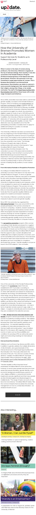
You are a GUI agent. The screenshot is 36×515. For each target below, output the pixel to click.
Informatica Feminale (7, 204)
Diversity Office (8, 361)
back (4, 14)
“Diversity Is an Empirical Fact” (16, 499)
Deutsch (32, 1)
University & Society (14, 62)
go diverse (13, 286)
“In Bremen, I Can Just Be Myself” (17, 433)
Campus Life (23, 62)
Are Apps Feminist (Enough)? (15, 466)
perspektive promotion (11, 223)
